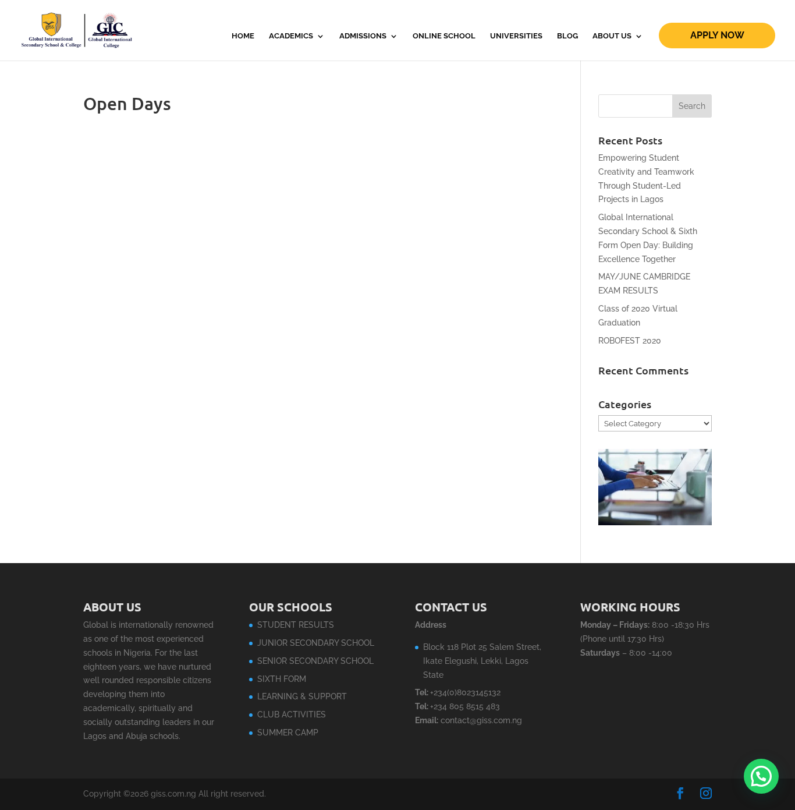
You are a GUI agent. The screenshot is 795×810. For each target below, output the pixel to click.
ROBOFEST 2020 (629, 340)
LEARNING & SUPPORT (302, 696)
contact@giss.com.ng (481, 720)
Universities (516, 36)
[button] (761, 776)
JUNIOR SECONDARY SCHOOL (315, 643)
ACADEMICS (291, 36)
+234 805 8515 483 (465, 706)
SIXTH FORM (281, 679)
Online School (444, 36)
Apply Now (717, 35)
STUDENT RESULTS (295, 624)
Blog (567, 36)
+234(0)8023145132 (465, 692)
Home (243, 36)
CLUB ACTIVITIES (291, 714)
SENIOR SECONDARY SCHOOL (315, 661)
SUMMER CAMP (287, 732)
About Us (611, 36)
